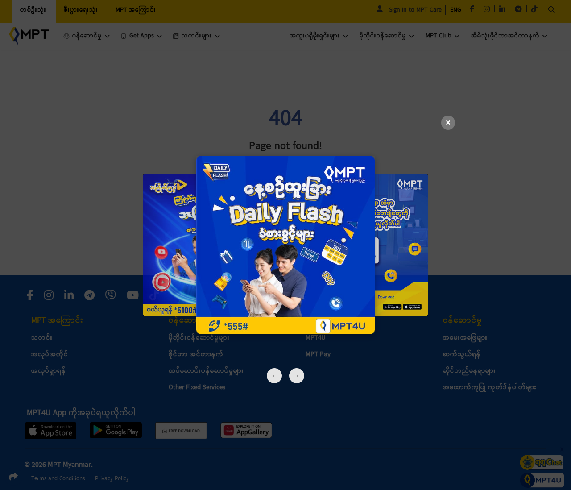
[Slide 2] (285, 245)
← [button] (274, 375)
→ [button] (296, 375)
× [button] (448, 123)
